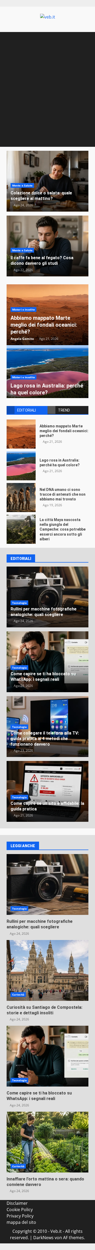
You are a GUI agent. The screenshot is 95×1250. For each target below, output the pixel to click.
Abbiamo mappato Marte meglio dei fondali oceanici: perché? (44, 325)
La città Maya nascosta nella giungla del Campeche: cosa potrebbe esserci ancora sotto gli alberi (21, 529)
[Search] (81, 37)
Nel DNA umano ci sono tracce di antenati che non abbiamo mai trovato (21, 497)
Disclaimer (17, 1203)
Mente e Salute (22, 185)
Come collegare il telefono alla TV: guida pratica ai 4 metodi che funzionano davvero (45, 739)
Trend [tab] (64, 410)
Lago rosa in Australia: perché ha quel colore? (21, 465)
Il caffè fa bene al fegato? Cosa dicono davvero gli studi (42, 260)
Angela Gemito (22, 338)
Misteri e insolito (23, 309)
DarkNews (43, 1237)
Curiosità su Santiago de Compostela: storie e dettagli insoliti (47, 970)
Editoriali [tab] (26, 410)
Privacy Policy (20, 1216)
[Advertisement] (47, 96)
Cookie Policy (20, 1209)
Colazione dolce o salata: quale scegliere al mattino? (41, 195)
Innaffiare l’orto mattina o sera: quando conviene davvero (47, 1142)
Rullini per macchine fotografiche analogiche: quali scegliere (44, 611)
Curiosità (18, 994)
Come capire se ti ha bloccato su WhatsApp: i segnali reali (43, 676)
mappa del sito (21, 1222)
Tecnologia (19, 603)
